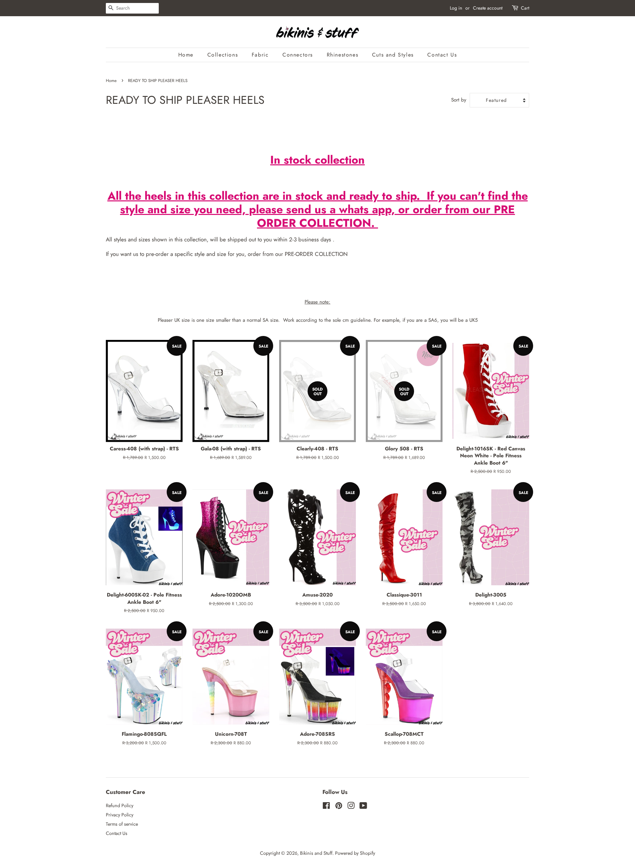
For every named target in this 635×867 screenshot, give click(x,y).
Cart (525, 8)
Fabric (260, 55)
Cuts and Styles (393, 55)
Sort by (458, 99)
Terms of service (122, 824)
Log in (456, 8)
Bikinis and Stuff (316, 853)
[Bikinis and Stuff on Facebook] (326, 807)
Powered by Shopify (355, 853)
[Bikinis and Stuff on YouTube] (363, 807)
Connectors (297, 55)
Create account (487, 8)
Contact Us (442, 55)
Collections (222, 55)
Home (185, 55)
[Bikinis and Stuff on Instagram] (351, 807)
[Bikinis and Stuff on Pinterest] (338, 807)
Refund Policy (119, 805)
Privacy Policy (119, 814)
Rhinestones (343, 55)
